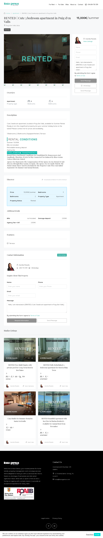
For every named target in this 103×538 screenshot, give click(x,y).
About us (73, 4)
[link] (20, 350)
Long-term (17, 341)
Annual (6, 341)
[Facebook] (48, 525)
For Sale (61, 4)
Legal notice (45, 518)
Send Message (52, 320)
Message (10, 301)
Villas (67, 4)
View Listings (62, 255)
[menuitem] (91, 4)
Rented (7, 29)
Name (9, 282)
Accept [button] (97, 534)
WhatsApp (35, 268)
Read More (89, 534)
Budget (65, 340)
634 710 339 (23, 268)
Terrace (12, 243)
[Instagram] (54, 525)
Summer (26, 394)
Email (9, 291)
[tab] (64, 39)
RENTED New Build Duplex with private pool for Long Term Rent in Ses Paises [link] (20, 367)
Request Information (22, 320)
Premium (30, 341)
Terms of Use (35, 315)
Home (8, 13)
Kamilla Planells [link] (14, 386)
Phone (40, 282)
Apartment (16, 13)
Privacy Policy (57, 518)
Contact (80, 4)
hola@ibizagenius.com (62, 479)
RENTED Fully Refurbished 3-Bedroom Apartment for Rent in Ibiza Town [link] (54, 367)
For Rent (52, 4)
